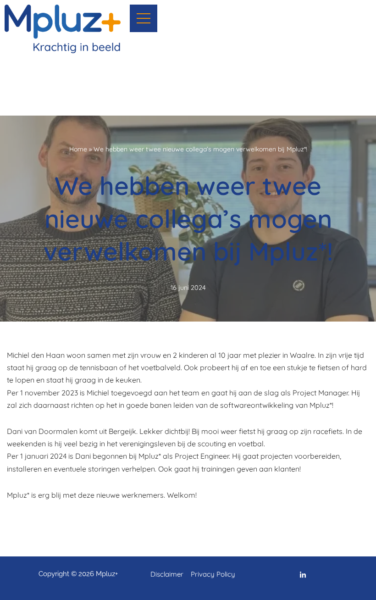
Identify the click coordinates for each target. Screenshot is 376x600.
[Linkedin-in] (303, 575)
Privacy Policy (213, 574)
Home (78, 149)
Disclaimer (167, 574)
